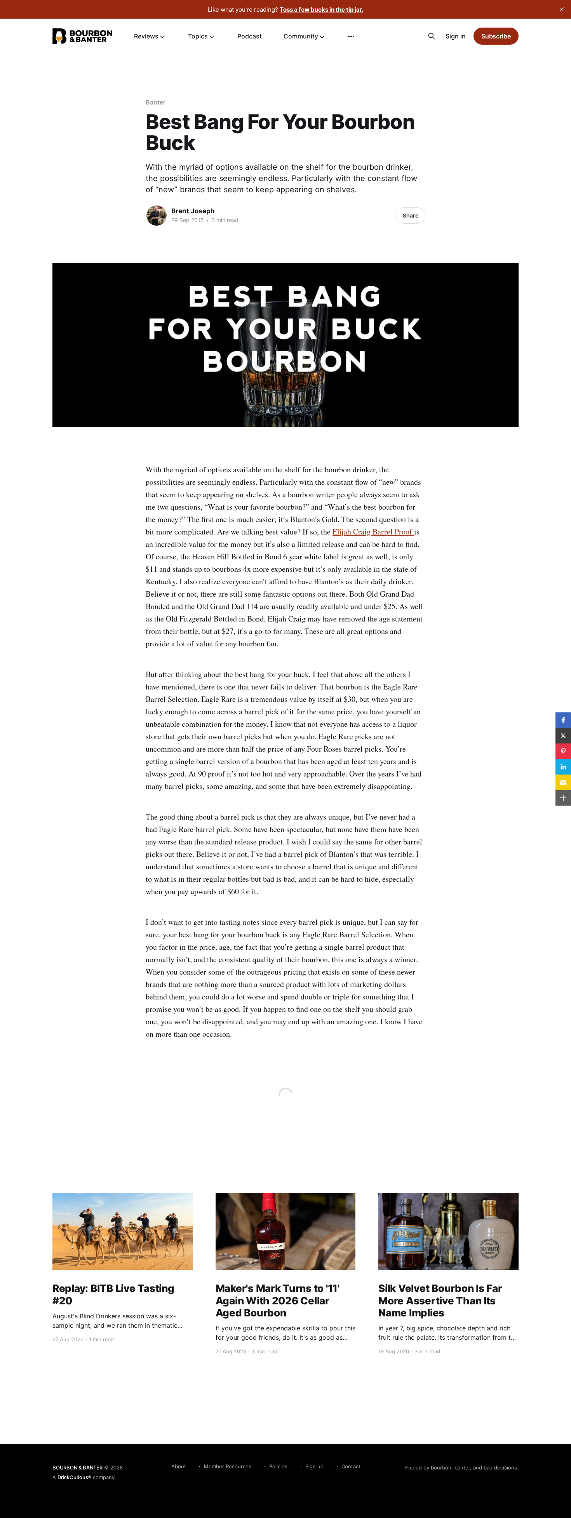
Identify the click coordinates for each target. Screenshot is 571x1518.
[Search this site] (431, 36)
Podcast (249, 36)
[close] (561, 9)
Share (410, 215)
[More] (351, 36)
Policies (278, 1466)
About (178, 1466)
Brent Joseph (193, 211)
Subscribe (496, 36)
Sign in (456, 36)
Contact (350, 1466)
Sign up (314, 1466)
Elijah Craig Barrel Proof (373, 531)
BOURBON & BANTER (77, 1467)
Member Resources (227, 1466)
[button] (563, 720)
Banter (155, 102)
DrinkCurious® (74, 1477)
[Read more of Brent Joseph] (156, 215)
